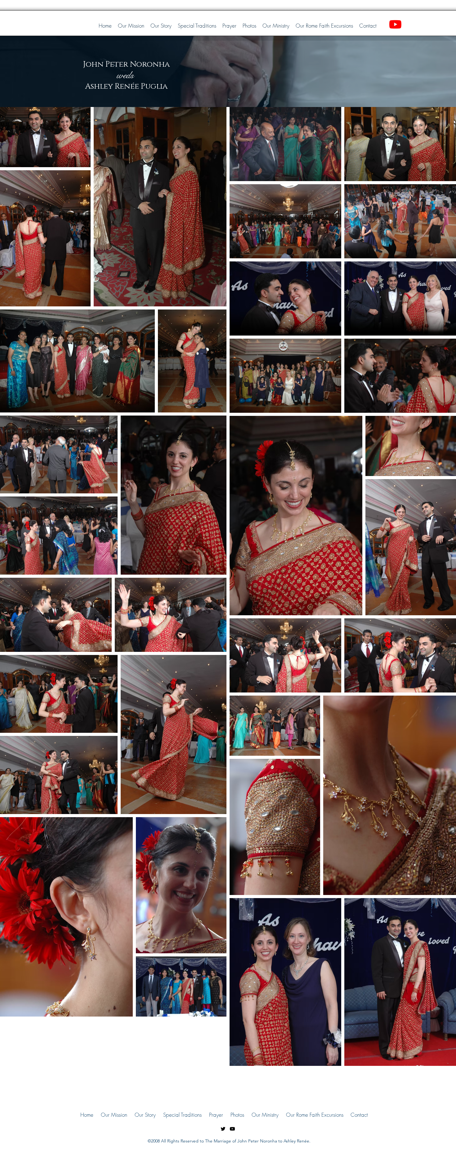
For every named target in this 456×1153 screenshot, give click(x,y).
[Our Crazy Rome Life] (395, 24)
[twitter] (223, 1129)
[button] (249, 25)
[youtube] (232, 1129)
